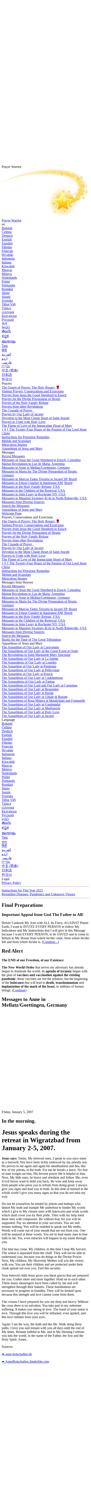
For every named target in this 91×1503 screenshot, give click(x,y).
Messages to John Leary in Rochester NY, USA (34, 494)
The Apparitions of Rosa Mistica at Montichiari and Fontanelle (43, 700)
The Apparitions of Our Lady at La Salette (30, 658)
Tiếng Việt (9, 304)
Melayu (7, 274)
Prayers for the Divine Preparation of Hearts (31, 399)
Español (7, 243)
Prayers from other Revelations (22, 406)
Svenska (7, 300)
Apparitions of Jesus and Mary (22, 448)
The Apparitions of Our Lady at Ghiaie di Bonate (35, 697)
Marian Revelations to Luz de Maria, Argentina (33, 464)
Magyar (7, 270)
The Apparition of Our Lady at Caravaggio (30, 647)
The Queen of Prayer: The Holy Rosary (31, 387)
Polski (6, 281)
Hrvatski (7, 255)
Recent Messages (13, 456)
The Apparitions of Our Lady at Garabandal (31, 704)
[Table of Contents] (33, 1075)
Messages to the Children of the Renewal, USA (33, 490)
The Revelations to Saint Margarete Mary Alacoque (36, 655)
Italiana (6, 262)
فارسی (7, 362)
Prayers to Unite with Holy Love (24, 422)
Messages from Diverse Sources (23, 502)
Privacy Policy (11, 883)
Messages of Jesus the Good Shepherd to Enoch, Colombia (41, 460)
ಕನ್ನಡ (5, 336)
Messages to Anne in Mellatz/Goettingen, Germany (36, 467)
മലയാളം (9, 341)
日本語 (7, 375)
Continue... (50, 942)
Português (8, 285)
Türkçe (6, 308)
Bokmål (7, 228)
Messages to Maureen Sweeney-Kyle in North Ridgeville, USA (44, 498)
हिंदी (4, 350)
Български (9, 316)
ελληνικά (8, 312)
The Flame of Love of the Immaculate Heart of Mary (37, 425)
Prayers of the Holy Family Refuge (25, 403)
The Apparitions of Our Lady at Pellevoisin (30, 670)
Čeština (7, 232)
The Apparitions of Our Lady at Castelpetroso (32, 678)
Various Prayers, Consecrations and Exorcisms (33, 391)
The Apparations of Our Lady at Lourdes (29, 662)
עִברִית (6, 366)
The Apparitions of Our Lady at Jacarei (28, 716)
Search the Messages (15, 506)
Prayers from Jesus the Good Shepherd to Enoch (34, 395)
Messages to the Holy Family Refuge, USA (31, 486)
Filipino (7, 247)
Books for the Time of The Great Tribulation (31, 639)
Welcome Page (12, 513)
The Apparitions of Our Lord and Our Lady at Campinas (39, 685)
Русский (8, 319)
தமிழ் (5, 819)
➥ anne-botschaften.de (17, 1354)
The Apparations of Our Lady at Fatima (28, 681)
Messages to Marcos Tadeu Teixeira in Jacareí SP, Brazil (39, 479)
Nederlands (9, 277)
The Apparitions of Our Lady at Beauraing (30, 689)
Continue (19, 990)
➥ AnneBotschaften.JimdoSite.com (25, 1361)
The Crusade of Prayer (17, 410)
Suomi (6, 297)
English (7, 239)
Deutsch (7, 235)
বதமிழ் (6, 327)
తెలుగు (6, 331)
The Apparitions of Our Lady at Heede (28, 693)
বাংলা (4, 323)
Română (7, 289)
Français (7, 251)
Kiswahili (8, 266)
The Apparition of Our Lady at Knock (27, 674)
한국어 (7, 379)
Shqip (6, 293)
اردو (4, 358)
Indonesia (8, 258)
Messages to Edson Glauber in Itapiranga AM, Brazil (37, 483)
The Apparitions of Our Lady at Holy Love (30, 712)
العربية (6, 354)
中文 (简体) (10, 370)
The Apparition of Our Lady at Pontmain (29, 666)
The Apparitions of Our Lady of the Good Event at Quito (40, 651)
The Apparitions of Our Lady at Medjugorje (31, 708)
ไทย (5, 346)
